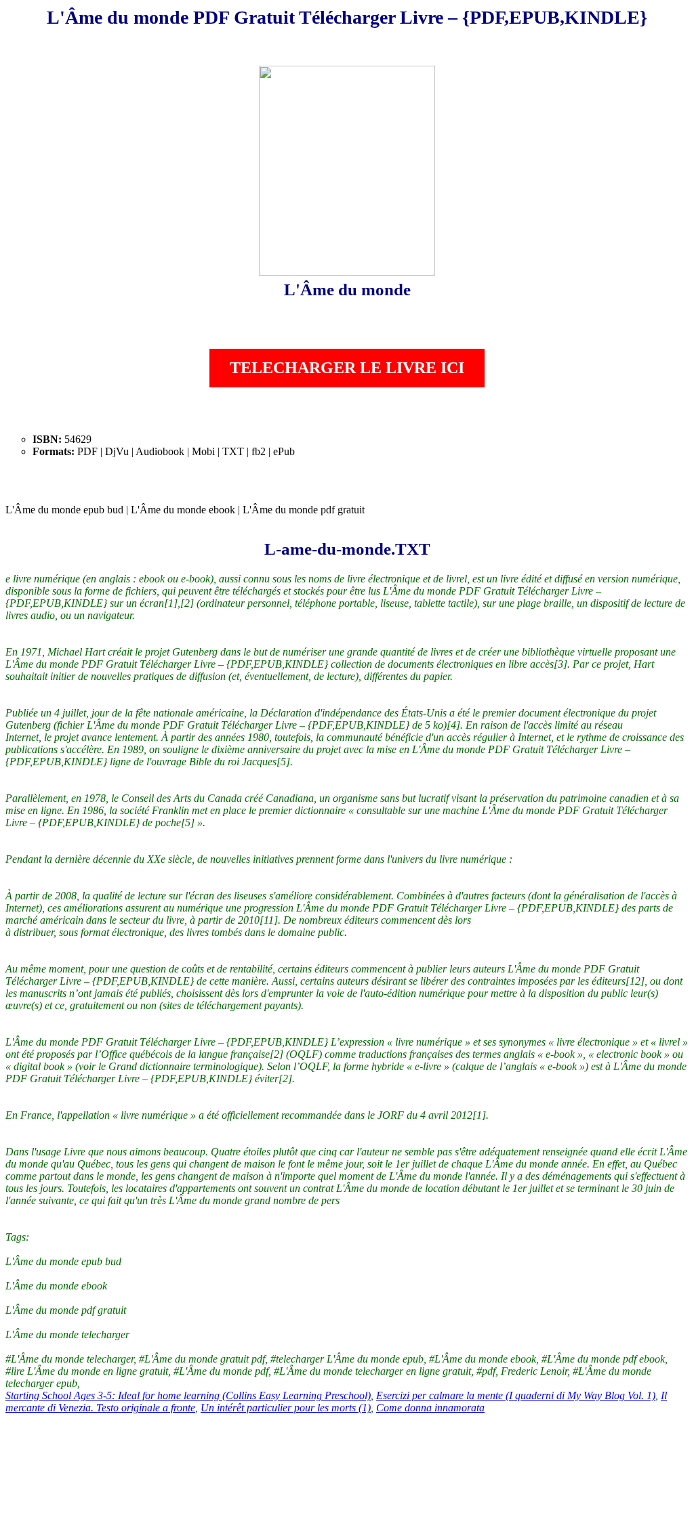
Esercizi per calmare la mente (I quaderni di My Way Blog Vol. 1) (515, 1395)
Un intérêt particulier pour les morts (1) (286, 1407)
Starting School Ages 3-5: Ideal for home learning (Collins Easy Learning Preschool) (188, 1395)
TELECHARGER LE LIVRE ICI (347, 368)
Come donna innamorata (430, 1407)
